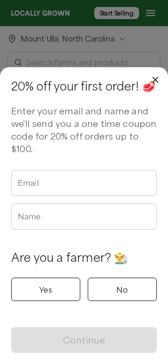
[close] (155, 80)
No (122, 289)
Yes (45, 289)
